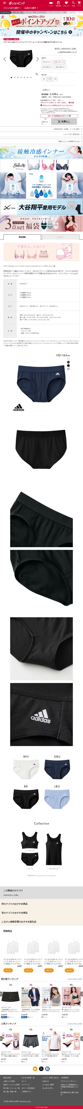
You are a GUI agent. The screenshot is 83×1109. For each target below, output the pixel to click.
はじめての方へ (48, 1088)
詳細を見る (8, 970)
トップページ (5, 12)
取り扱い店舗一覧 (9, 1091)
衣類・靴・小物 (18, 12)
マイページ (26, 1085)
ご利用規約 (65, 1078)
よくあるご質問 (48, 1085)
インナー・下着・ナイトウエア (35, 12)
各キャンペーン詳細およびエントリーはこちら (58, 105)
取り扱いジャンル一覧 (11, 1088)
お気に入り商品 (9, 1081)
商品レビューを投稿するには (69, 141)
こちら (28, 1101)
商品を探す (7, 1078)
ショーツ (72, 12)
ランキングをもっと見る (75, 979)
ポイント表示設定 (28, 1088)
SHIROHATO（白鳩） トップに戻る (67, 129)
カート (24, 1081)
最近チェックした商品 (11, 1085)
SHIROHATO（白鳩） (11, 895)
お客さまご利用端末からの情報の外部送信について (69, 1087)
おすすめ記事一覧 (28, 1078)
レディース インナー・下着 (57, 12)
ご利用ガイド (26, 1091)
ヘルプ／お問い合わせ (50, 1078)
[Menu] (4, 3)
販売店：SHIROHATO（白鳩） (66, 48)
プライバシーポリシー (69, 1081)
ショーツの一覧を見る (71, 134)
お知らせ (45, 1081)
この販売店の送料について (67, 52)
